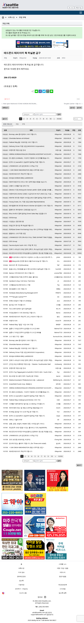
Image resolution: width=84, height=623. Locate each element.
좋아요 (7, 99)
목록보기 (5, 108)
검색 (59, 114)
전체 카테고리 (7, 124)
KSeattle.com (46, 601)
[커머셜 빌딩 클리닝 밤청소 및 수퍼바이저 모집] (34, 548)
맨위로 (40, 597)
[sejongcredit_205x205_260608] (12, 480)
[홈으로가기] (10, 5)
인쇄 (78, 99)
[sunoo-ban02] (12, 526)
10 (50, 119)
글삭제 (79, 108)
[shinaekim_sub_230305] (56, 526)
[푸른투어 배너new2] (34, 526)
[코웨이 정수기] (12, 503)
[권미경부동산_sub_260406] (56, 548)
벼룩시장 (11, 17)
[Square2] (12, 548)
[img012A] (34, 480)
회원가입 (78, 8)
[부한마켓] (35, 503)
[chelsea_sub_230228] (57, 480)
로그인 (71, 8)
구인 (17, 124)
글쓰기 (5, 119)
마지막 (59, 119)
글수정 (72, 108)
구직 (23, 124)
